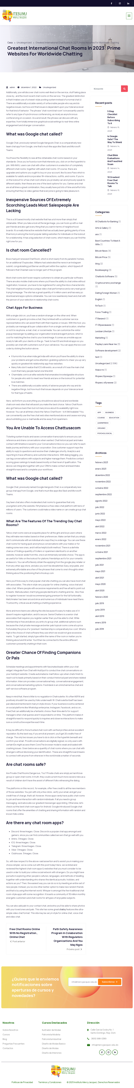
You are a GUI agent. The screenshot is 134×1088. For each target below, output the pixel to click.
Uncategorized (49, 87)
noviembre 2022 (103, 481)
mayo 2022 (100, 520)
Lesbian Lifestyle (103, 331)
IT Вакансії (100, 318)
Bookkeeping (101, 270)
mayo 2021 (100, 571)
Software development (106, 350)
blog (97, 263)
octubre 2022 (101, 488)
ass (97, 234)
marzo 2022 (100, 532)
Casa (10, 42)
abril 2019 (99, 616)
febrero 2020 (101, 596)
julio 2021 (99, 564)
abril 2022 (99, 526)
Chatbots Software (104, 276)
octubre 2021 (101, 552)
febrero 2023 (101, 462)
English (98, 299)
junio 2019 (100, 609)
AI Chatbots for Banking (106, 221)
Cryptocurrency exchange (108, 282)
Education (114, 417)
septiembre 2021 (103, 558)
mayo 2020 (100, 584)
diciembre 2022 (102, 475)
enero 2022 (100, 539)
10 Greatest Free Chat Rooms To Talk (113, 182)
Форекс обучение (104, 382)
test (97, 357)
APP (99, 412)
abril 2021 (99, 577)
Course (101, 417)
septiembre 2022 (103, 494)
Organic (101, 428)
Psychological (104, 433)
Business (109, 412)
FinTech (99, 305)
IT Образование (103, 324)
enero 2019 (100, 622)
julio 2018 (99, 628)
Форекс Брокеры (103, 376)
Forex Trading (101, 312)
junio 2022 (100, 513)
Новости (99, 369)
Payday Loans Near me (106, 344)
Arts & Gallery (101, 227)
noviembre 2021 (102, 545)
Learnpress (102, 423)
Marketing (100, 337)
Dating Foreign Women (106, 292)
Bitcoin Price (101, 257)
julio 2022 (99, 507)
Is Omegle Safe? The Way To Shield (114, 139)
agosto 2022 (101, 500)
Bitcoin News (101, 250)
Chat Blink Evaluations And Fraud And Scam (114, 160)
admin (12, 87)
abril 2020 (99, 590)
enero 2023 (100, 468)
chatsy (62, 909)
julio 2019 (99, 603)
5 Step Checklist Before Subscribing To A (113, 117)
